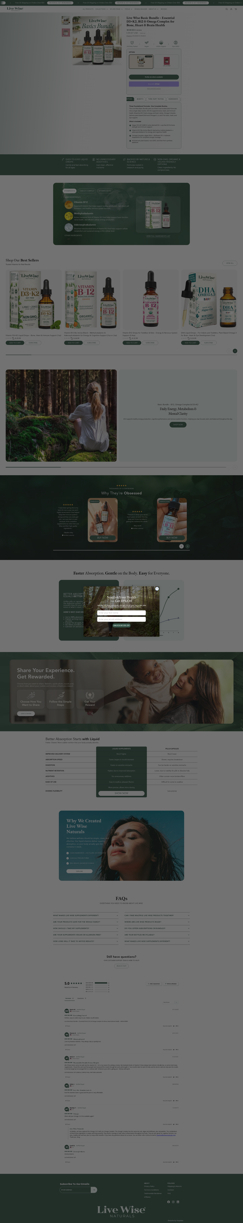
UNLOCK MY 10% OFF (121, 625)
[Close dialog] (157, 588)
